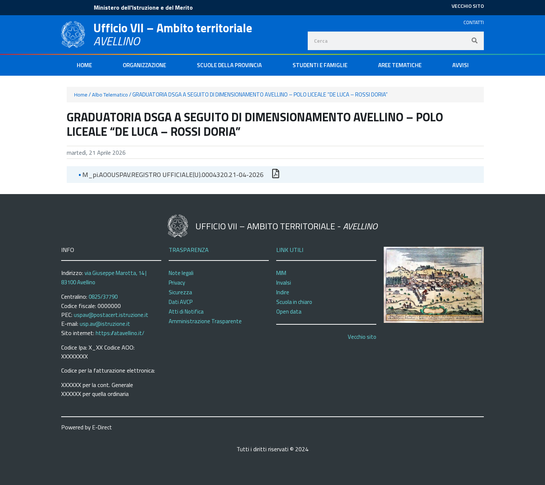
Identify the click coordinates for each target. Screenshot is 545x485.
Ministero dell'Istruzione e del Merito (143, 7)
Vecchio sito (362, 336)
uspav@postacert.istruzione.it (111, 315)
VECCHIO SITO (468, 6)
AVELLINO (116, 41)
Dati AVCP (180, 302)
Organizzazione (144, 65)
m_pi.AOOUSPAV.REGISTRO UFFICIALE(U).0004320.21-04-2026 (171, 175)
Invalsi (283, 282)
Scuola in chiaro (294, 302)
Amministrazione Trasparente (205, 321)
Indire (282, 292)
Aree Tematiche (400, 65)
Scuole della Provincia (229, 65)
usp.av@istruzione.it (105, 323)
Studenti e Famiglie (320, 65)
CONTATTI (473, 22)
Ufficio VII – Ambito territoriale (172, 28)
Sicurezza (180, 292)
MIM (281, 273)
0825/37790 (103, 296)
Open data (288, 311)
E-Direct (102, 427)
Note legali (181, 273)
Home (84, 65)
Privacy (177, 282)
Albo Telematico (110, 95)
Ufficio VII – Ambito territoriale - (286, 226)
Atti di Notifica (186, 311)
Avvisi (460, 65)
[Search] (474, 41)
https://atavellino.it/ (120, 333)
